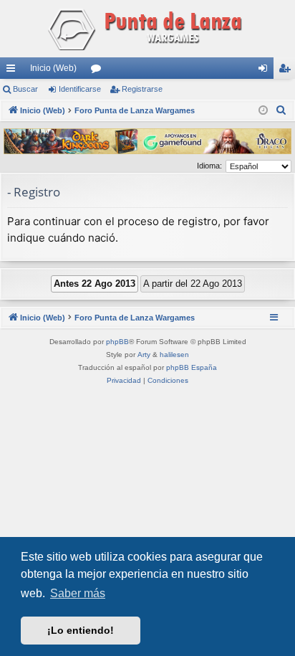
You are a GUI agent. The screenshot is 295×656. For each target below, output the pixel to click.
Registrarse (142, 89)
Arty (143, 354)
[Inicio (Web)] (147, 28)
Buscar (25, 89)
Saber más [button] (77, 593)
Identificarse (80, 89)
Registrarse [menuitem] (287, 71)
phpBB (117, 342)
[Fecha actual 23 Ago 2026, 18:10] (263, 111)
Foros (99, 71)
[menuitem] (281, 110)
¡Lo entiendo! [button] (80, 630)
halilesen (174, 354)
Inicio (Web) (53, 68)
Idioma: (209, 165)
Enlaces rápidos (13, 71)
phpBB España (191, 367)
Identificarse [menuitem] (266, 71)
